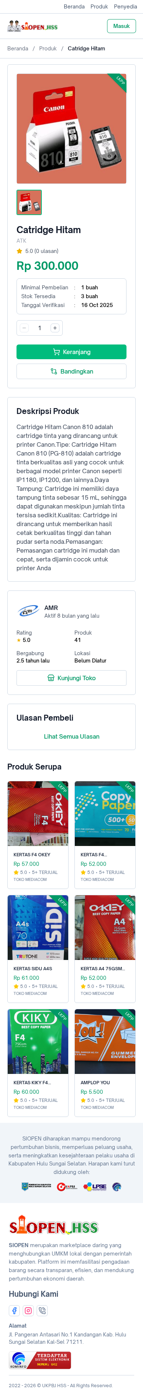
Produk (99, 6)
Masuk (121, 26)
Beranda (74, 6)
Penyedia (125, 6)
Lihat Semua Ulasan (71, 736)
